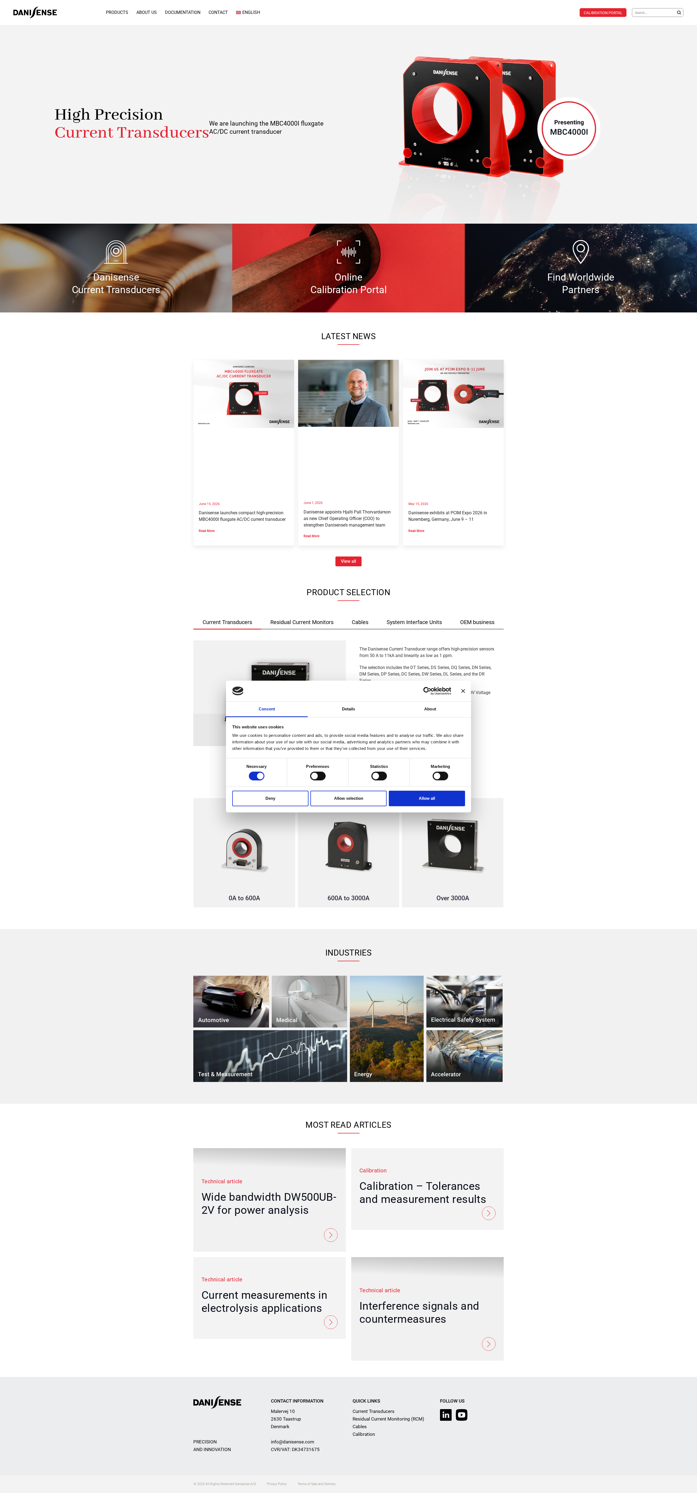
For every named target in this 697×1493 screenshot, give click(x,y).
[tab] (227, 623)
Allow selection (348, 798)
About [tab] (430, 709)
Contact (218, 12)
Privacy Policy (277, 1484)
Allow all (427, 798)
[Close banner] (463, 691)
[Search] (679, 12)
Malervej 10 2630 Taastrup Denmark (286, 1419)
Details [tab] (348, 709)
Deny (270, 798)
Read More (207, 531)
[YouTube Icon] (461, 1415)
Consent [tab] (267, 709)
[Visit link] (348, 124)
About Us (146, 12)
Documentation (182, 12)
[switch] (318, 775)
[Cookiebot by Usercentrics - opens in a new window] (427, 691)
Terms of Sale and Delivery (317, 1484)
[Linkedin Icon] (446, 1415)
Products (117, 12)
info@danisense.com (292, 1442)
